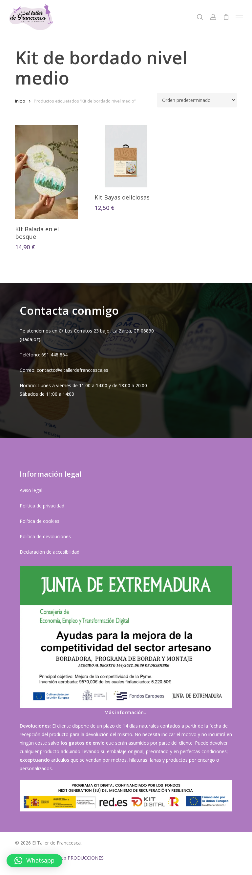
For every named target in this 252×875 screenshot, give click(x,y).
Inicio (20, 101)
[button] (239, 17)
